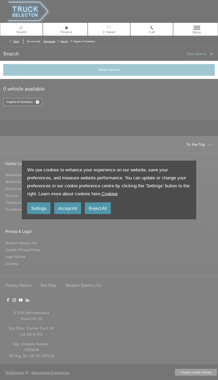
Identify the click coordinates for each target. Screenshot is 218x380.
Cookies (109, 193)
